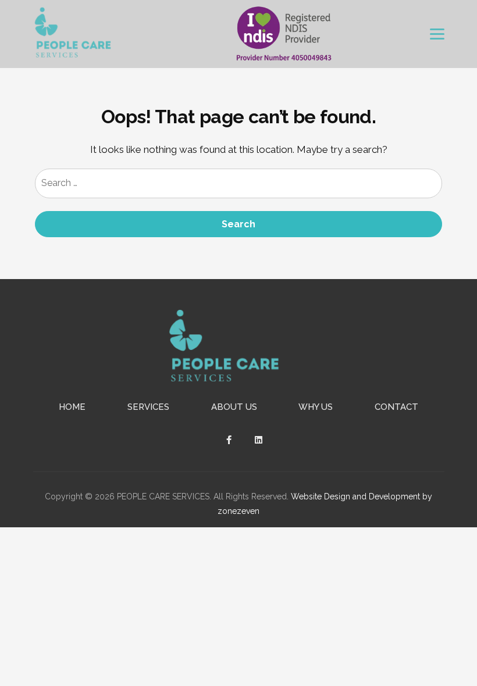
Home (72, 407)
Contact (396, 407)
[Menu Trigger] (437, 34)
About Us (234, 407)
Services (148, 407)
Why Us (315, 407)
